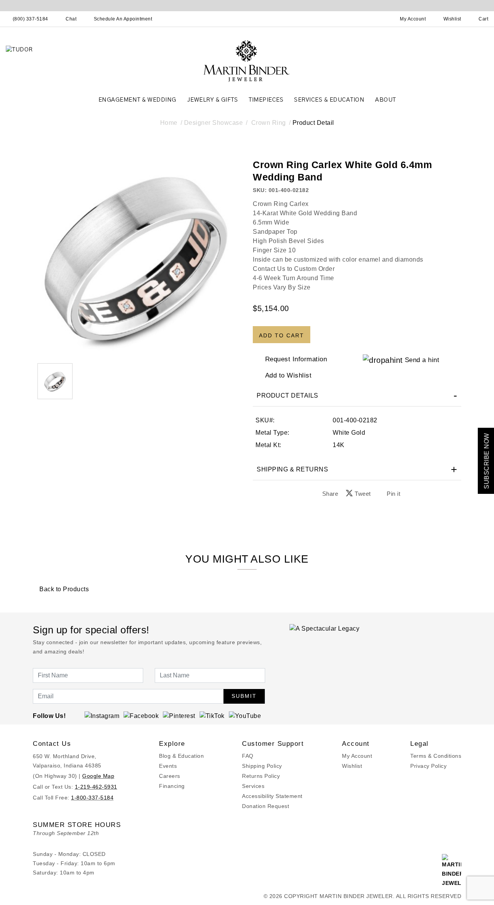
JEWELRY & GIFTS (212, 100)
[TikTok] (212, 716)
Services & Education (329, 100)
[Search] (379, 19)
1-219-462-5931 (96, 787)
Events (168, 766)
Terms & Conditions (435, 756)
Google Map (98, 776)
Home (169, 122)
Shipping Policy (262, 766)
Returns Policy (261, 776)
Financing (172, 786)
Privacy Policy (428, 766)
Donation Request (265, 806)
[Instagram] (102, 716)
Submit (244, 696)
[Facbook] (141, 716)
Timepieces (266, 100)
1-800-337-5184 (92, 797)
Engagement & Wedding (137, 100)
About (385, 100)
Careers (169, 776)
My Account (357, 756)
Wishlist (352, 766)
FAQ (248, 756)
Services (253, 786)
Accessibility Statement (272, 796)
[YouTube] (245, 716)
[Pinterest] (179, 716)
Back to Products (63, 589)
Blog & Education (181, 756)
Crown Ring (268, 122)
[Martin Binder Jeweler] (247, 60)
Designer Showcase (213, 122)
